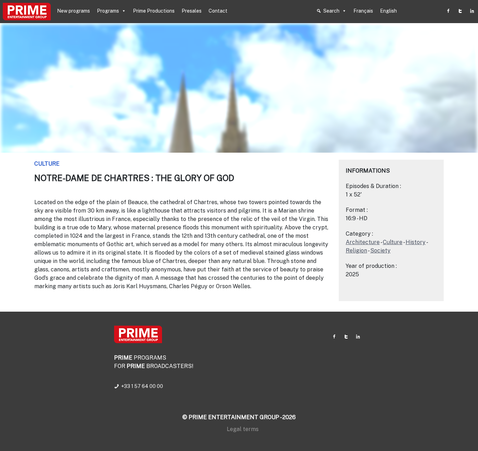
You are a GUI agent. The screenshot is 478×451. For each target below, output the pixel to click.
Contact (218, 11)
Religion (356, 250)
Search (331, 11)
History (416, 242)
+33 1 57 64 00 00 (142, 386)
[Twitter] (460, 11)
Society (380, 250)
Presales (192, 11)
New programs (73, 11)
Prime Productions (154, 11)
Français (363, 11)
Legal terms (243, 429)
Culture (46, 163)
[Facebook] (448, 11)
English (388, 11)
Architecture (363, 242)
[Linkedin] (472, 11)
